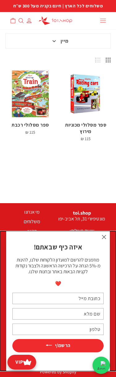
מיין (65, 41)
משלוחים (32, 221)
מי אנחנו (32, 212)
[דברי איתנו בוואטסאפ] (101, 365)
